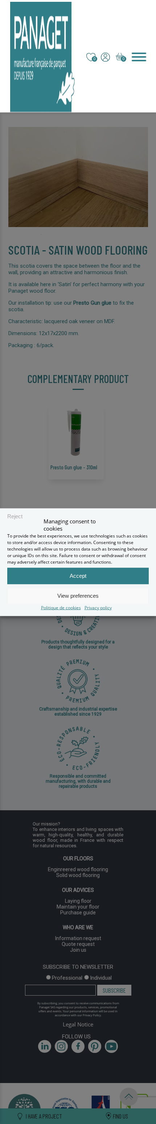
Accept (78, 576)
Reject (14, 516)
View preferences (78, 596)
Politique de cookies (61, 607)
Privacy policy (98, 607)
